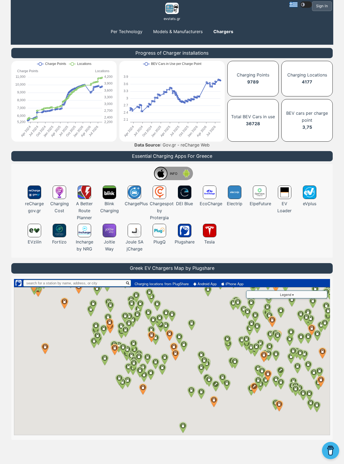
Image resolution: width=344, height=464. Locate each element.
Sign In (322, 6)
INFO (173, 174)
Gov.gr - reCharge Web (186, 145)
